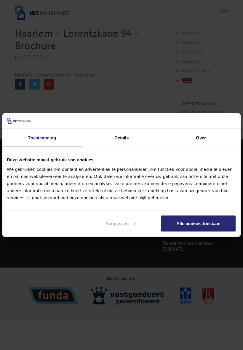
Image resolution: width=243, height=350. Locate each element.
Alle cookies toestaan (198, 223)
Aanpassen (117, 223)
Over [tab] (201, 137)
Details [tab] (121, 137)
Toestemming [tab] (42, 137)
